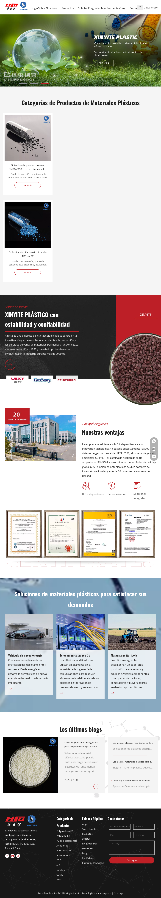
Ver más (27, 185)
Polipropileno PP (64, 831)
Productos (87, 833)
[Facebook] (7, 856)
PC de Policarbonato (66, 840)
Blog (84, 853)
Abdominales (63, 855)
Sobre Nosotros (90, 829)
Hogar (85, 824)
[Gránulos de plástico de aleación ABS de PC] (27, 249)
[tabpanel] (80, 50)
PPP (58, 879)
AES (58, 864)
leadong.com (104, 893)
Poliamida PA (63, 835)
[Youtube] (18, 856)
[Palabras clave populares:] (140, 7)
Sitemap (118, 893)
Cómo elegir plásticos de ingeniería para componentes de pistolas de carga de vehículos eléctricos (81, 746)
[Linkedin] (13, 856)
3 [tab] (45, 83)
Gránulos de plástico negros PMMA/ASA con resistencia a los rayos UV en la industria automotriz (28, 167)
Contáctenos (88, 858)
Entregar (132, 860)
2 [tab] (34, 83)
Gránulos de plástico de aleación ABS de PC (28, 254)
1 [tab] (23, 83)
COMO (59, 874)
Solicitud (86, 838)
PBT (58, 860)
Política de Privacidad (93, 862)
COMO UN (61, 869)
